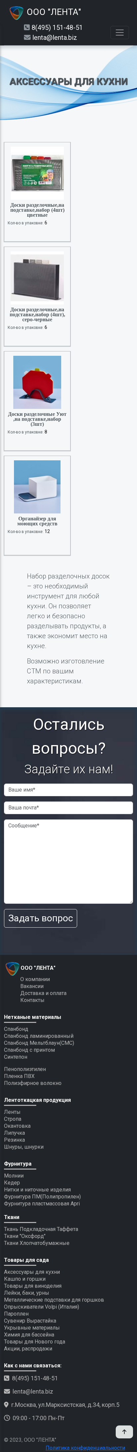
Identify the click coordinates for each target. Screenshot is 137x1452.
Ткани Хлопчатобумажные (36, 1243)
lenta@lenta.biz (54, 37)
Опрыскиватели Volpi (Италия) (41, 1307)
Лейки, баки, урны (26, 1293)
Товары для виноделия (33, 1286)
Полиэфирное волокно (33, 1083)
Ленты (12, 1112)
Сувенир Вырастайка (30, 1321)
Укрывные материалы (32, 1328)
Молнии (14, 1176)
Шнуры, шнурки (24, 1147)
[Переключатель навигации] (119, 32)
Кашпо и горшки (25, 1279)
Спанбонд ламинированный (38, 1036)
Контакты (32, 1000)
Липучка (14, 1133)
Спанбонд (16, 1029)
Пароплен (16, 1314)
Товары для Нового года (34, 1341)
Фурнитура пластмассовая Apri (42, 1203)
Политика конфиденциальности (85, 1448)
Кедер (12, 1183)
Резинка (14, 1140)
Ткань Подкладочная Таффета (41, 1229)
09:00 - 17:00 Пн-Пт (39, 1417)
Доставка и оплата (43, 993)
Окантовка (17, 1126)
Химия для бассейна (29, 1335)
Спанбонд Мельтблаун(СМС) (39, 1043)
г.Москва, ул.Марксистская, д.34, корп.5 (65, 1404)
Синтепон (15, 1057)
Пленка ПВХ (19, 1076)
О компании (35, 979)
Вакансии (32, 986)
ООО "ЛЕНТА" (53, 12)
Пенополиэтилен (25, 1069)
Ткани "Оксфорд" (25, 1236)
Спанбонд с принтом (29, 1050)
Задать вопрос (40, 918)
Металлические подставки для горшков (54, 1300)
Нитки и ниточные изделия (37, 1189)
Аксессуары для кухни (32, 1272)
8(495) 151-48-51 (57, 28)
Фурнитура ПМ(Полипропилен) (42, 1196)
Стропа (12, 1119)
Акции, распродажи (28, 1348)
